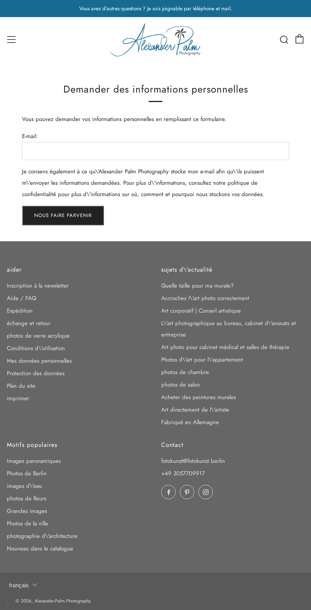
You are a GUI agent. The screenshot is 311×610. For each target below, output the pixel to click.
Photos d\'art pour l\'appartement (202, 359)
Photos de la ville (27, 523)
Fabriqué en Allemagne (190, 422)
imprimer (18, 398)
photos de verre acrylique (38, 336)
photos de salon (180, 384)
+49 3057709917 (183, 473)
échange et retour (28, 323)
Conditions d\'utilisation (36, 348)
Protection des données (35, 373)
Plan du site (21, 386)
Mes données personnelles (39, 361)
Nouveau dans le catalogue (40, 548)
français (19, 585)
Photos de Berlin (27, 473)
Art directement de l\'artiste (195, 410)
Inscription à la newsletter (38, 285)
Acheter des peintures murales (198, 397)
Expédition (20, 311)
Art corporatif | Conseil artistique (201, 311)
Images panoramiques (34, 461)
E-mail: (30, 136)
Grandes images (27, 511)
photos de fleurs (26, 498)
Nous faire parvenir (63, 215)
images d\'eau (24, 486)
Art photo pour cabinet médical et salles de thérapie (225, 347)
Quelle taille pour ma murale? (197, 285)
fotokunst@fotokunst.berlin (193, 461)
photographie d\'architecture (42, 536)
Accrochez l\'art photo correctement (205, 298)
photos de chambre (185, 372)
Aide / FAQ (21, 298)
